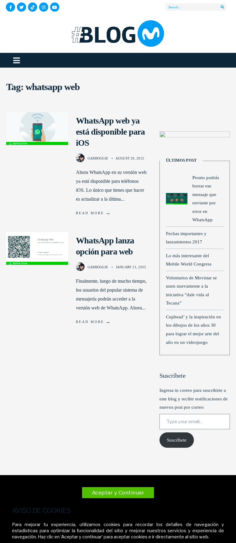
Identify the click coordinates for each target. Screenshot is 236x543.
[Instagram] (43, 7)
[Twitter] (21, 7)
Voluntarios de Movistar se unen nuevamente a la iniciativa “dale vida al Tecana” (191, 290)
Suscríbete (177, 440)
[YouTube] (54, 7)
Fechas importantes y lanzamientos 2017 (186, 238)
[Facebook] (10, 7)
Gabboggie (98, 158)
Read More (94, 213)
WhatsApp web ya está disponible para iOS (110, 132)
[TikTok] (32, 7)
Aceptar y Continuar (118, 493)
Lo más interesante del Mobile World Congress (188, 260)
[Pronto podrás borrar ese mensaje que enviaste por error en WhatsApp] (176, 198)
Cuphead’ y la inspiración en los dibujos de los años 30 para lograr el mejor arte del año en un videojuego (193, 329)
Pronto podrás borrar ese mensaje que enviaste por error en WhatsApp (205, 198)
